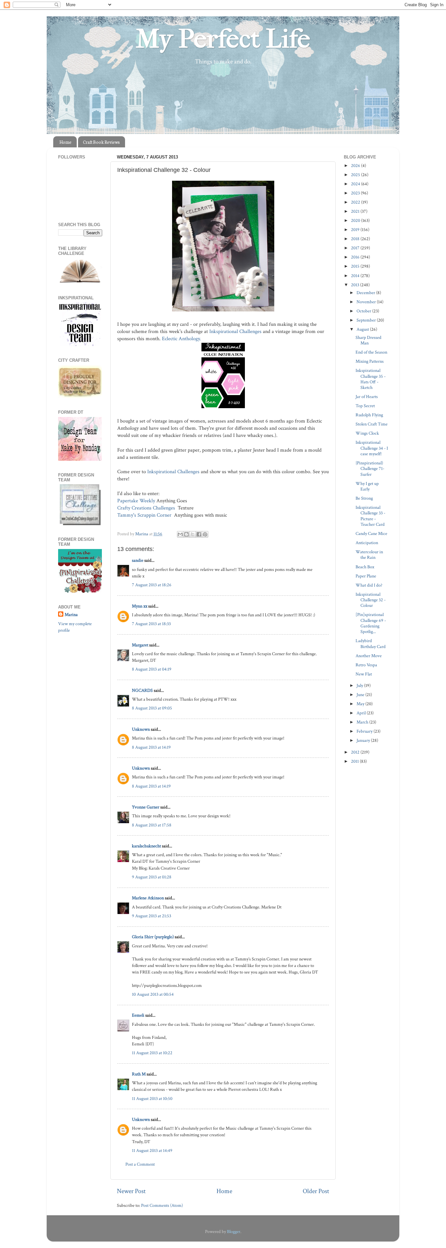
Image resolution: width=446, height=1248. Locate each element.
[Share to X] (192, 534)
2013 (355, 285)
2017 (355, 248)
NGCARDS (142, 690)
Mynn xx (139, 606)
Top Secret (365, 406)
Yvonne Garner (145, 807)
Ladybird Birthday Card (371, 643)
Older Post (316, 1191)
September (367, 320)
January (364, 740)
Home (65, 142)
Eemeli (138, 1015)
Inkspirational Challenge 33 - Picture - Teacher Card (370, 515)
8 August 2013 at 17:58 (151, 825)
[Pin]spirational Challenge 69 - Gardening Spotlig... (371, 623)
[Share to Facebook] (199, 534)
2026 (356, 165)
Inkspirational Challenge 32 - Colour (371, 600)
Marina (71, 614)
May (361, 704)
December (366, 293)
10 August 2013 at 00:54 (153, 994)
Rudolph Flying (369, 415)
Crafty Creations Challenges (146, 508)
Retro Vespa (366, 665)
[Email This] (180, 534)
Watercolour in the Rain (369, 554)
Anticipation (367, 543)
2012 (355, 752)
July (360, 685)
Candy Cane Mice (371, 533)
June (361, 694)
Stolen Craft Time (372, 424)
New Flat (364, 674)
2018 (355, 239)
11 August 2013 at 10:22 (152, 1053)
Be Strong (364, 498)
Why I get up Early (367, 486)
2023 (356, 193)
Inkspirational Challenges (235, 331)
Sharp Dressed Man (368, 340)
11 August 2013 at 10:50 (152, 1098)
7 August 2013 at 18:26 (151, 585)
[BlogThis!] (186, 534)
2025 (356, 175)
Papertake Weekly (136, 500)
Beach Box (365, 567)
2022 (356, 202)
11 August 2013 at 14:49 (152, 1150)
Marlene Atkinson (148, 898)
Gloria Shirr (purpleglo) (153, 937)
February (365, 731)
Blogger (233, 1231)
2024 (356, 184)
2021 (355, 211)
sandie (137, 560)
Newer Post (131, 1191)
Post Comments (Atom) (162, 1205)
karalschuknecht (146, 846)
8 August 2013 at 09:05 (152, 708)
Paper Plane (366, 576)
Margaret (140, 645)
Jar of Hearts (367, 396)
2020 (356, 220)
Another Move (369, 656)
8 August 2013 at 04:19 (151, 669)
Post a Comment (140, 1164)
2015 (355, 266)
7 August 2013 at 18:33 (151, 624)
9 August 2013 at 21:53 (151, 916)
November (367, 302)
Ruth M (139, 1074)
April (362, 713)
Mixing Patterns (370, 361)
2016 (355, 257)
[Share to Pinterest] (205, 534)
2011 (355, 761)
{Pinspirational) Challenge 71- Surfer (370, 468)
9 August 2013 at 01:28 (151, 877)
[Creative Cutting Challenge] (80, 524)
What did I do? (369, 585)
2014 (355, 276)
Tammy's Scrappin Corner (145, 515)
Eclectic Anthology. (182, 338)
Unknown (141, 729)
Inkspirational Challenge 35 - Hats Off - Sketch (371, 379)
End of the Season (371, 352)
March (363, 722)
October (364, 311)
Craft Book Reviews (101, 142)
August (363, 329)
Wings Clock (367, 433)
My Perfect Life (223, 39)
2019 (355, 229)
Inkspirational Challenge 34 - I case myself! (372, 448)
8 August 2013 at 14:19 (151, 747)
